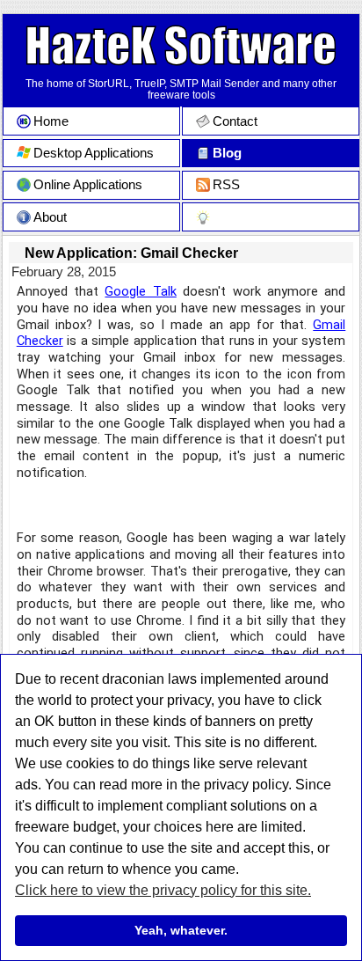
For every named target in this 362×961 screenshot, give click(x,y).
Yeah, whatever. (181, 930)
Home (51, 121)
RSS (226, 185)
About (50, 217)
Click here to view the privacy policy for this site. (163, 890)
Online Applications (87, 185)
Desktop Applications (93, 153)
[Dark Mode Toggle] (270, 216)
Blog (227, 153)
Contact (235, 121)
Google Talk (140, 291)
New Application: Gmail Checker (131, 252)
